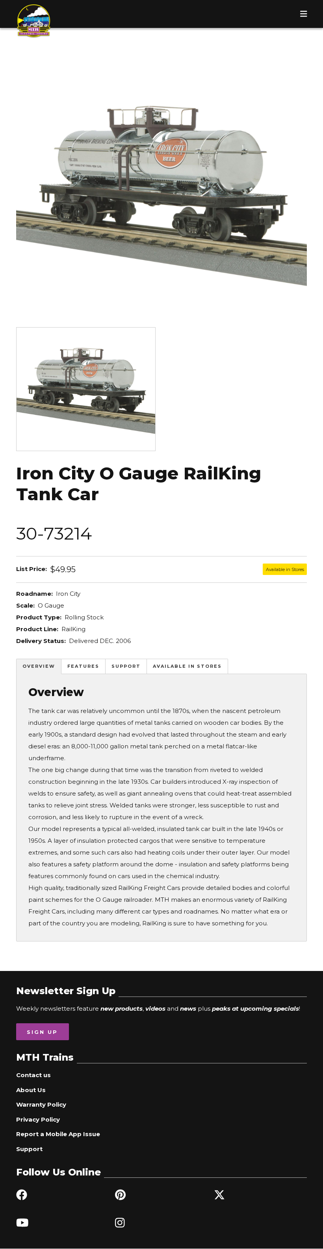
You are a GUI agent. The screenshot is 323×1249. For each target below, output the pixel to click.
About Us (31, 1090)
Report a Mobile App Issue (58, 1134)
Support (126, 666)
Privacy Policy (38, 1119)
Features (83, 666)
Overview (38, 666)
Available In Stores (187, 666)
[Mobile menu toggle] (303, 14)
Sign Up (42, 1032)
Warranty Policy (41, 1104)
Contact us (33, 1075)
